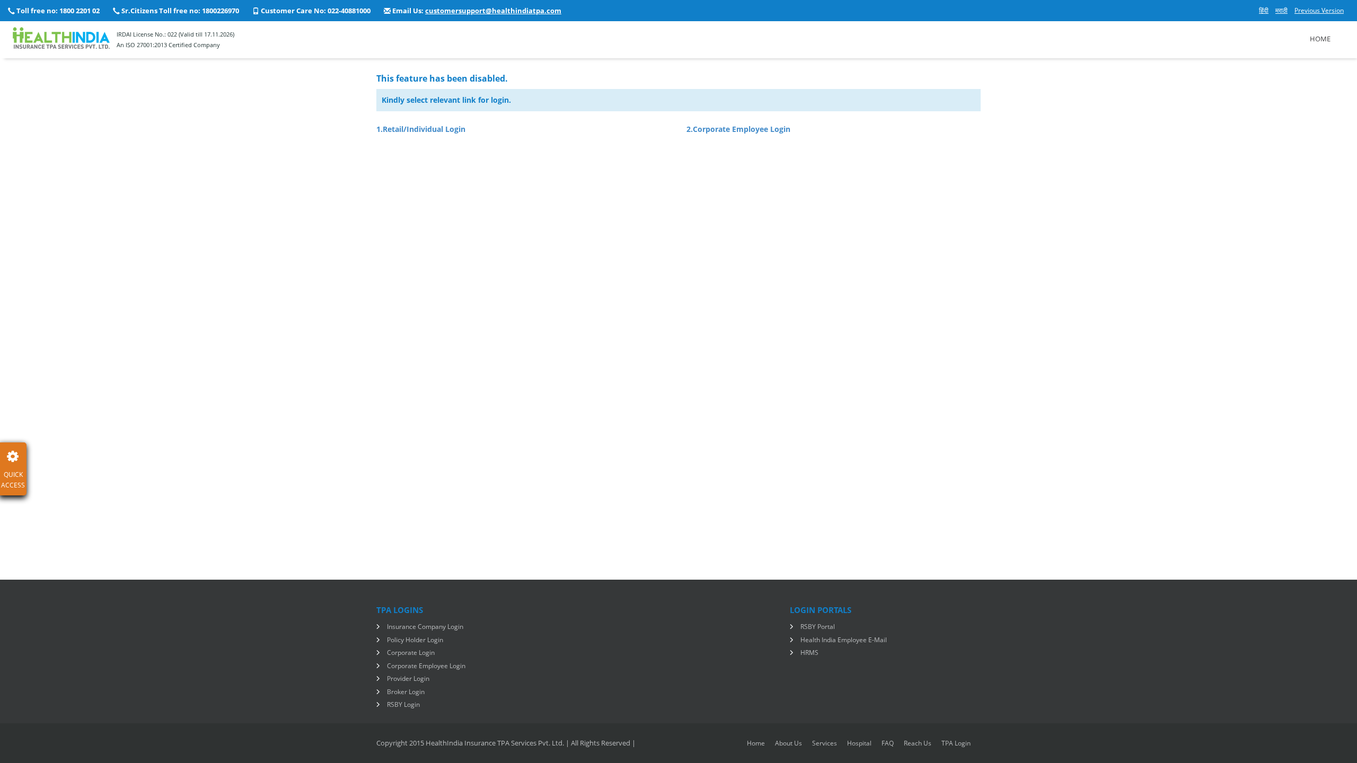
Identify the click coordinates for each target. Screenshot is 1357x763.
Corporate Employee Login (426, 665)
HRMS (809, 652)
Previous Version (1319, 10)
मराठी (1281, 10)
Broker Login (406, 691)
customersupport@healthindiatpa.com (493, 10)
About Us (788, 743)
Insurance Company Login (425, 626)
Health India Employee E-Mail (843, 639)
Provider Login (408, 678)
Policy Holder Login (415, 639)
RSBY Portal (817, 626)
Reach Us (917, 743)
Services (824, 743)
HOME (1320, 38)
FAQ (888, 743)
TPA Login (956, 743)
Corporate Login (411, 652)
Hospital (859, 743)
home (756, 743)
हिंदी (1263, 10)
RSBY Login (403, 704)
